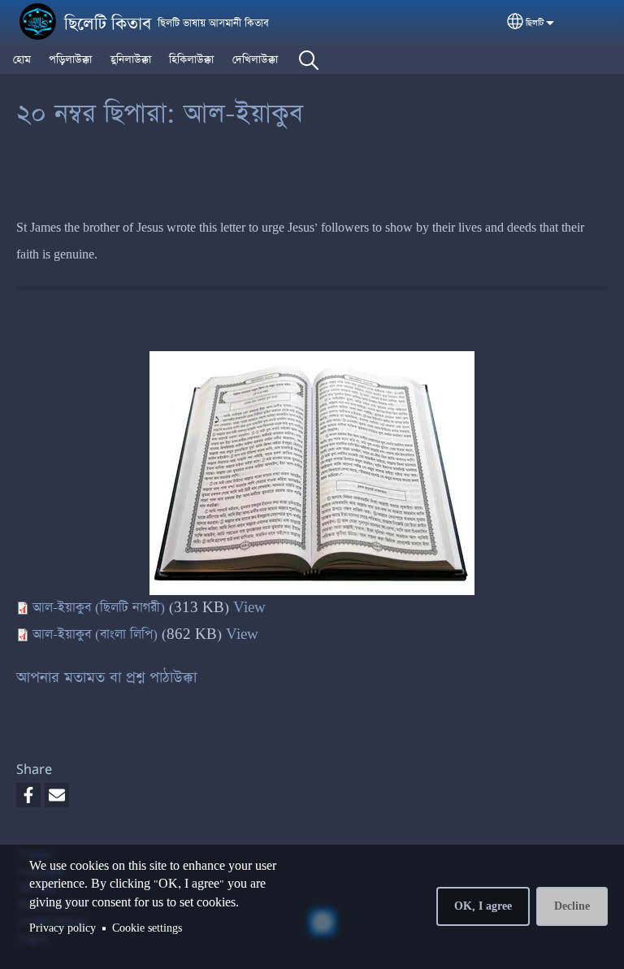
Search (309, 60)
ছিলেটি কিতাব (107, 24)
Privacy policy (62, 928)
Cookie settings (147, 928)
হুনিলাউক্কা (130, 59)
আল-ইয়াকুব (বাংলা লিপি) (95, 634)
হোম (22, 59)
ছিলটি (535, 23)
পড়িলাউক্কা (70, 59)
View (249, 607)
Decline (572, 906)
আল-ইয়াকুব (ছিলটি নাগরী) (98, 607)
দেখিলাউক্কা (255, 59)
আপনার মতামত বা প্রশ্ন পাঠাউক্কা (106, 677)
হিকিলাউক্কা (191, 59)
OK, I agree (483, 906)
